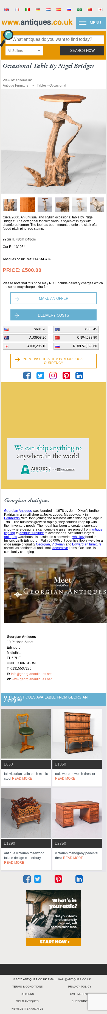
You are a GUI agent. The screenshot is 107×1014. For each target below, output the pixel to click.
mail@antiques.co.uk (74, 979)
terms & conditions (27, 986)
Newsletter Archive (27, 1008)
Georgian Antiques (18, 511)
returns (27, 994)
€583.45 (91, 329)
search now (82, 51)
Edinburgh (12, 518)
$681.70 (40, 329)
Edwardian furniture (87, 544)
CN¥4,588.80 (87, 337)
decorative (60, 548)
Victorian (58, 544)
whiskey (78, 537)
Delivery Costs (53, 315)
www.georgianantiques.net (32, 679)
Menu (95, 22)
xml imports (79, 994)
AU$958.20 (37, 337)
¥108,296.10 (36, 346)
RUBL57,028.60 (85, 346)
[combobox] (24, 50)
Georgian (43, 544)
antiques (10, 537)
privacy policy (79, 986)
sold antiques (27, 1001)
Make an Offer (53, 298)
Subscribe (80, 1001)
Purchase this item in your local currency (54, 361)
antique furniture (31, 533)
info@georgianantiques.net (31, 674)
